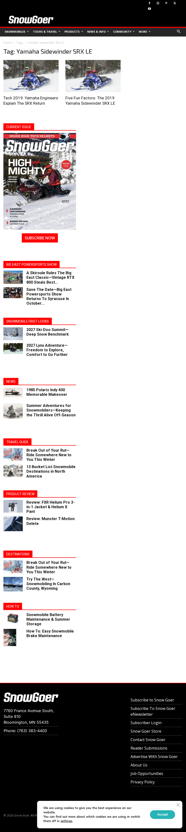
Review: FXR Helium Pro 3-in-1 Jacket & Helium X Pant (50, 507)
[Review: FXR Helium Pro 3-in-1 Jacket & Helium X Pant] (13, 506)
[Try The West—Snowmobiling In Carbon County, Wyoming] (13, 584)
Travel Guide (17, 442)
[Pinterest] (166, 3)
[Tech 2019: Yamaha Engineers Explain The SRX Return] (31, 76)
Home (7, 43)
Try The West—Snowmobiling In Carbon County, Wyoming (48, 584)
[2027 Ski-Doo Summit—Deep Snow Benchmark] (13, 333)
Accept (162, 814)
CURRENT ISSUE (18, 127)
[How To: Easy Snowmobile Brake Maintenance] (13, 637)
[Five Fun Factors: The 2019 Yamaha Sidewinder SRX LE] (93, 76)
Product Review (20, 494)
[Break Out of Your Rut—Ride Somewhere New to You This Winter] (13, 454)
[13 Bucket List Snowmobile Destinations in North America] (13, 470)
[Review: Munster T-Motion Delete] (13, 523)
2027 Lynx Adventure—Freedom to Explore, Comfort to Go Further (47, 350)
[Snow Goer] (31, 19)
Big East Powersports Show (31, 264)
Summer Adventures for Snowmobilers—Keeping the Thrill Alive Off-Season (51, 410)
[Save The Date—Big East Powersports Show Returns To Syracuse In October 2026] (13, 292)
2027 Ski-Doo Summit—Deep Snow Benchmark (47, 332)
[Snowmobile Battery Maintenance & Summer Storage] (13, 618)
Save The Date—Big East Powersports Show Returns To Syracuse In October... (48, 296)
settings (66, 821)
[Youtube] (149, 9)
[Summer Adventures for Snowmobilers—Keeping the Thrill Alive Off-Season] (13, 411)
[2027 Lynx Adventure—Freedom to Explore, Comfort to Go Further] (13, 348)
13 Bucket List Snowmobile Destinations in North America (51, 471)
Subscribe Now (40, 238)
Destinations (18, 554)
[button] (179, 32)
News (11, 381)
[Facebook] (149, 3)
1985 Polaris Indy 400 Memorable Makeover (46, 392)
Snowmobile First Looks (27, 321)
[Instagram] (158, 3)
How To (12, 606)
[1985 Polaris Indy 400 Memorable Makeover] (13, 392)
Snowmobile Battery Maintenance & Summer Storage (48, 619)
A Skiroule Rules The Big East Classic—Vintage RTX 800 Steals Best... (50, 277)
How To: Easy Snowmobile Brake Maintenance (50, 633)
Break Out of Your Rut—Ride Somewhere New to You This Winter (48, 455)
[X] (175, 3)
